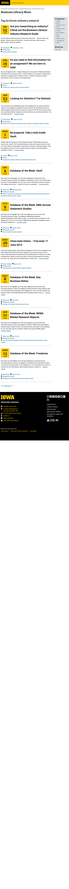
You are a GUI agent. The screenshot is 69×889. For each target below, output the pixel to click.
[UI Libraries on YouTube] (61, 397)
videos (58, 42)
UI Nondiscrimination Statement (19, 431)
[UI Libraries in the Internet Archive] (48, 421)
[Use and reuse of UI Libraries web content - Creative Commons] (52, 421)
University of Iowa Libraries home (9, 8)
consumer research (8, 340)
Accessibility (33, 431)
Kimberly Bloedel (7, 264)
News (57, 34)
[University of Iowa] (5, 2)
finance (5, 231)
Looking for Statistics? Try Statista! (30, 98)
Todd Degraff (6, 47)
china (4, 268)
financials (37, 193)
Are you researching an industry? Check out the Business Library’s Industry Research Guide (29, 30)
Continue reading (19, 114)
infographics (35, 123)
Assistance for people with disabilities (55, 415)
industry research (7, 51)
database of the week (16, 123)
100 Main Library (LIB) (9, 406)
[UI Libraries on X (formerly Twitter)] (53, 397)
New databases (60, 32)
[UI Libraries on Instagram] (48, 397)
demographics (29, 340)
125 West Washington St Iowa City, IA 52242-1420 (10, 410)
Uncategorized (6, 49)
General (5, 85)
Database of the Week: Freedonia (29, 353)
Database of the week (8, 191)
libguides (14, 51)
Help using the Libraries (54, 411)
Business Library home (38, 8)
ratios (27, 304)
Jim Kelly (5, 155)
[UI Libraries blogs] (48, 400)
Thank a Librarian (8, 418)
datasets (8, 268)
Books (58, 23)
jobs (35, 159)
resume (19, 195)
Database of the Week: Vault (26, 170)
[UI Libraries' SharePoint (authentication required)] (57, 421)
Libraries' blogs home (25, 8)
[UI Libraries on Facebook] (51, 397)
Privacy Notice (4, 431)
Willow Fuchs (6, 189)
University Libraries (17, 3)
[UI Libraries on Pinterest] (56, 397)
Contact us (6, 416)
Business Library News (16, 12)
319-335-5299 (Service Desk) (12, 413)
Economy (13, 268)
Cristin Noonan (6, 119)
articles (4, 193)
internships (23, 159)
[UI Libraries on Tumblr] (59, 397)
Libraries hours (51, 404)
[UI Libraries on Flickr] (64, 397)
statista (41, 123)
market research (24, 87)
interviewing (30, 159)
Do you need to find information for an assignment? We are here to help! (30, 63)
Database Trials (7, 266)
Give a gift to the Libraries (10, 420)
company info (6, 87)
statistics (46, 123)
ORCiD (58, 36)
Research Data (60, 38)
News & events (51, 409)
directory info (30, 193)
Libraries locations (52, 407)
